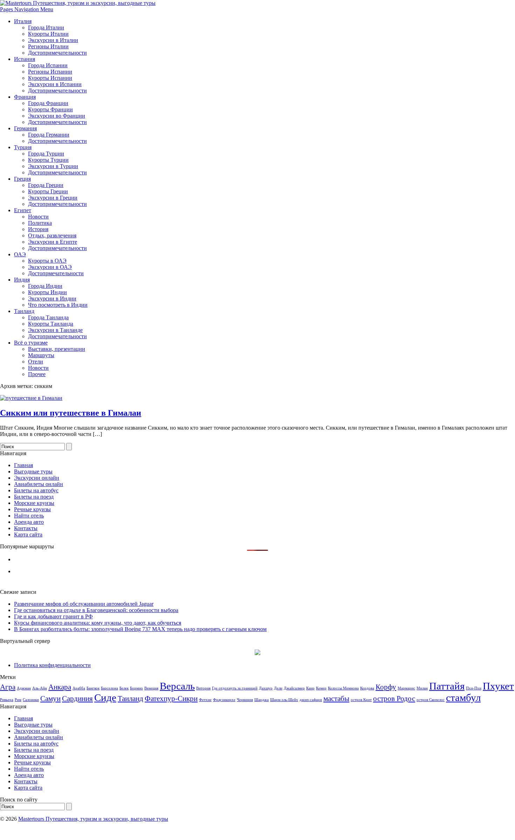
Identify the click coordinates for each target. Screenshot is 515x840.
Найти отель (29, 516)
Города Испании (48, 65)
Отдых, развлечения (52, 235)
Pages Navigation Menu (26, 9)
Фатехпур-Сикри (171, 698)
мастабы (336, 698)
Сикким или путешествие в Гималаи (70, 412)
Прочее (37, 374)
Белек (124, 688)
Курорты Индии (47, 292)
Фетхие (205, 700)
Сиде (105, 697)
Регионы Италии (48, 46)
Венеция (151, 688)
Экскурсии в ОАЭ (50, 267)
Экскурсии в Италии (53, 40)
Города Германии (48, 135)
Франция (25, 97)
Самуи (50, 698)
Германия (25, 128)
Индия (22, 280)
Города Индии (45, 286)
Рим (18, 700)
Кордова (367, 688)
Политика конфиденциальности (52, 665)
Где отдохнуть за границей (235, 688)
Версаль (177, 686)
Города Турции (46, 154)
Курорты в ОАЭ (47, 261)
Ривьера (6, 700)
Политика (40, 223)
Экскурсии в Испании (55, 84)
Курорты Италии (48, 34)
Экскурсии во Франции (56, 116)
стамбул (463, 697)
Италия (23, 21)
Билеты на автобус (36, 490)
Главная (23, 465)
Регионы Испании (50, 72)
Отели (35, 362)
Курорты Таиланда (50, 324)
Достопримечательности (57, 53)
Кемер (321, 688)
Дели (278, 688)
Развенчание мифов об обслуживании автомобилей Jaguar (83, 604)
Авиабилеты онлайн (38, 484)
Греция (22, 179)
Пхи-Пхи (473, 688)
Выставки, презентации (56, 349)
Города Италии (46, 27)
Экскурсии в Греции (52, 198)
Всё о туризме (31, 343)
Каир (310, 688)
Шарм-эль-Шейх (284, 700)
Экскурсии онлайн (36, 478)
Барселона (109, 688)
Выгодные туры (33, 471)
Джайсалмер (294, 688)
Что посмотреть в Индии (58, 305)
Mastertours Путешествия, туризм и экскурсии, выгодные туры (93, 819)
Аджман (24, 688)
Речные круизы (32, 509)
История (38, 229)
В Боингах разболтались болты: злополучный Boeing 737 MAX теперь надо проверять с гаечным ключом (140, 629)
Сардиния (77, 698)
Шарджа (261, 700)
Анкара (59, 687)
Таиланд (24, 311)
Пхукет (498, 686)
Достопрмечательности (56, 273)
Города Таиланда (48, 317)
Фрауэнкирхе (224, 700)
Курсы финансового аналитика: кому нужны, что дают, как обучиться (97, 623)
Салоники (31, 700)
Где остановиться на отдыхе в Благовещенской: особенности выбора (96, 610)
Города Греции (45, 185)
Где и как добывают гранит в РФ (53, 616)
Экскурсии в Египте (52, 242)
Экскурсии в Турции (53, 166)
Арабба (79, 688)
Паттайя (447, 686)
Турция (23, 147)
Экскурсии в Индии (52, 298)
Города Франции (48, 103)
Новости (38, 217)
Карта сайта (28, 534)
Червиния (245, 700)
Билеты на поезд (34, 497)
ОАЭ (20, 254)
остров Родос (394, 698)
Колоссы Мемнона (343, 688)
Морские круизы (34, 503)
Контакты (25, 528)
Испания (24, 59)
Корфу (386, 687)
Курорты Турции (48, 160)
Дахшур (266, 688)
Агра (7, 687)
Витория (203, 688)
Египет (22, 210)
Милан (422, 688)
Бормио (136, 688)
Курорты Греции (48, 191)
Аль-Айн (39, 688)
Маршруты (41, 355)
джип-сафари (311, 700)
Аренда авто (29, 522)
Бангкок (93, 688)
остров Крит (361, 700)
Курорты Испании (50, 78)
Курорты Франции (50, 109)
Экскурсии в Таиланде (55, 330)
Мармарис (406, 688)
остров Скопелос (431, 700)
